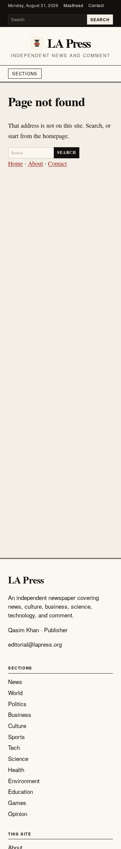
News (15, 681)
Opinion (17, 813)
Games (17, 802)
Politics (17, 703)
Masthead (73, 5)
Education (20, 791)
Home (15, 163)
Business (19, 714)
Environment (24, 780)
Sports (16, 736)
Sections (24, 73)
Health (16, 769)
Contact (96, 5)
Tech (14, 747)
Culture (17, 725)
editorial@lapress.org (35, 644)
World (15, 692)
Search (99, 19)
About (35, 163)
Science (18, 758)
